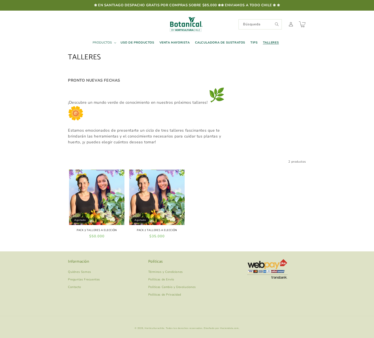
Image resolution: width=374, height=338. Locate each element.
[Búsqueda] (277, 24)
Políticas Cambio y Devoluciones (172, 287)
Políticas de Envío (161, 279)
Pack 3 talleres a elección (97, 230)
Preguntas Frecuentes (84, 279)
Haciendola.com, (229, 328)
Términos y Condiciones (165, 272)
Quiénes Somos (79, 272)
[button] (104, 42)
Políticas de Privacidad (164, 295)
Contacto (74, 287)
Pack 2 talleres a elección (157, 230)
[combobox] (260, 24)
